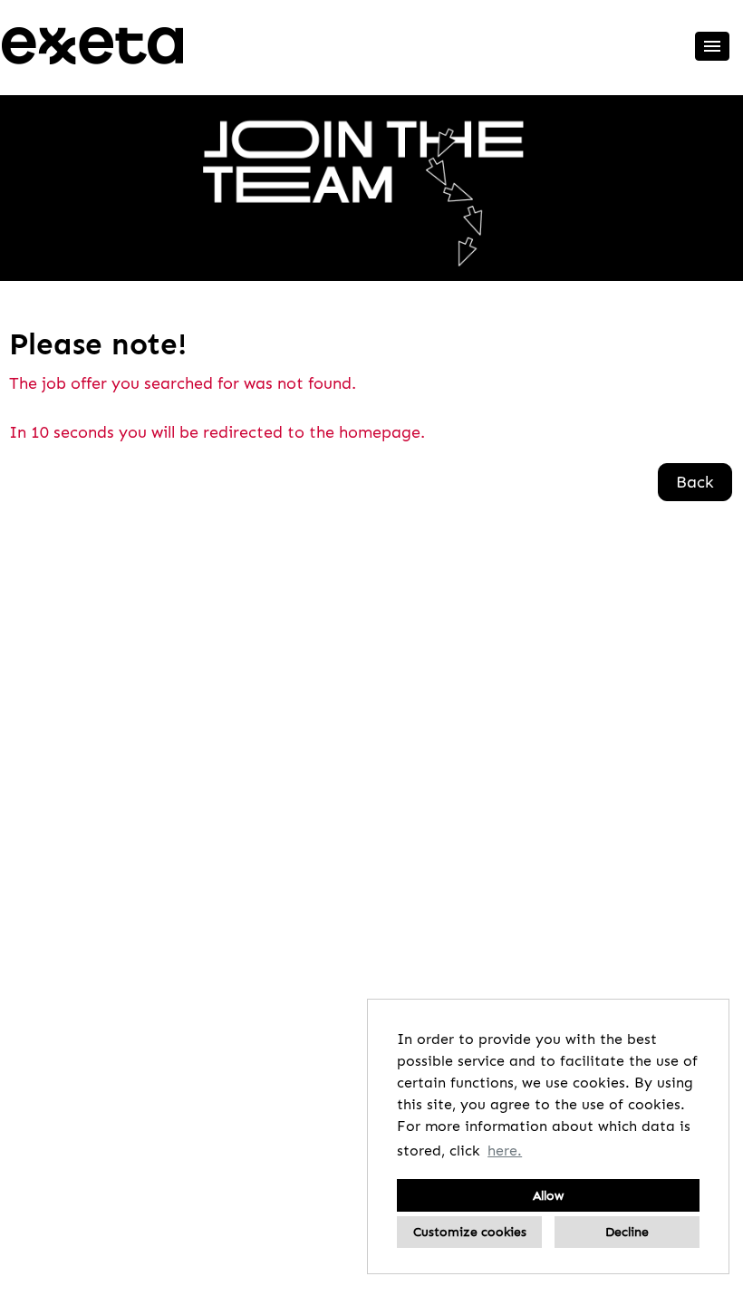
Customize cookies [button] (469, 1231)
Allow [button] (548, 1195)
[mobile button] (712, 46)
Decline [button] (627, 1231)
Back (695, 482)
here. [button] (504, 1150)
